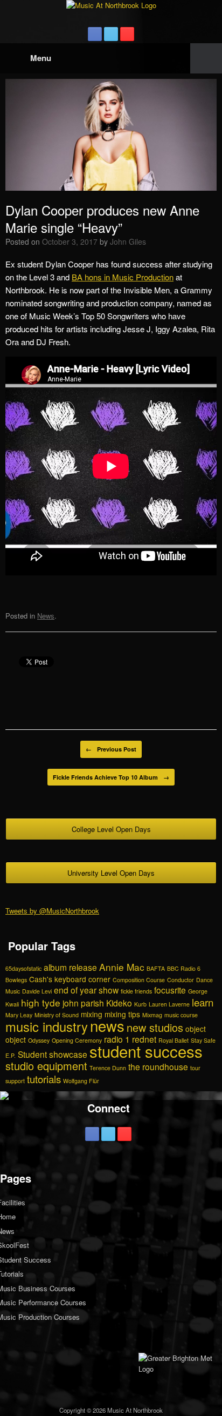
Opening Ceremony (77, 1040)
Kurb (140, 1004)
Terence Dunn (107, 1068)
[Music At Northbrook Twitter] (111, 34)
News (45, 615)
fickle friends (136, 991)
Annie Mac (121, 967)
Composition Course (139, 980)
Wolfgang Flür (81, 1081)
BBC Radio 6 (183, 968)
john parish (83, 1003)
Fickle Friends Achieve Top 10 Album (111, 777)
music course (181, 1015)
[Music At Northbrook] (111, 5)
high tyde (40, 1002)
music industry (46, 1026)
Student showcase (52, 1054)
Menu (40, 58)
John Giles (128, 241)
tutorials (44, 1078)
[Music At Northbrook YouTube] (127, 34)
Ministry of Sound (56, 1015)
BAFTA (156, 968)
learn (202, 1002)
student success (146, 1050)
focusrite (170, 990)
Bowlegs (16, 980)
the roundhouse (158, 1066)
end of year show (86, 990)
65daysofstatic (23, 968)
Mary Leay (18, 1015)
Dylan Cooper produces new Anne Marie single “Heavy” (102, 218)
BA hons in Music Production (123, 277)
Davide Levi (37, 991)
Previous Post (111, 749)
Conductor (180, 980)
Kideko (119, 1003)
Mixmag (152, 1015)
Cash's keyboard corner (69, 979)
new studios (155, 1027)
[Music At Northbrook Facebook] (95, 34)
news (107, 1025)
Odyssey (39, 1040)
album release (70, 967)
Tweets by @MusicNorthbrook (52, 910)
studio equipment (46, 1065)
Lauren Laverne (169, 1004)
